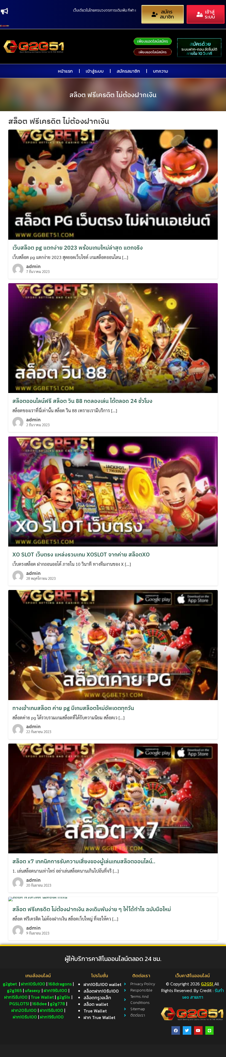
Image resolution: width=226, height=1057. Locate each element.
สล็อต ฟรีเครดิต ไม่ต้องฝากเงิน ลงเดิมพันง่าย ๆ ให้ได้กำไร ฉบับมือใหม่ (91, 909)
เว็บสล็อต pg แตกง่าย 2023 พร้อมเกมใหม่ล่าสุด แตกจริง (77, 247)
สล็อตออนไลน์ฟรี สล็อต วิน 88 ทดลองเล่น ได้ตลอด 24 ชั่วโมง (82, 401)
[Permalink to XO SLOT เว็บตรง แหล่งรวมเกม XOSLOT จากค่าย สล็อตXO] (113, 491)
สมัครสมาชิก (128, 71)
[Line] (209, 1030)
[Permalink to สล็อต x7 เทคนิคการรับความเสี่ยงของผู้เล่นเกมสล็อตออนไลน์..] (113, 798)
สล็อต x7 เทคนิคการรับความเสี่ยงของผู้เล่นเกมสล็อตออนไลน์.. (83, 861)
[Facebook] (175, 1030)
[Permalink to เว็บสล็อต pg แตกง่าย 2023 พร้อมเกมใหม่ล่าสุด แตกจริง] (113, 184)
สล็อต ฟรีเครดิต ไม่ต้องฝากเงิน (113, 94)
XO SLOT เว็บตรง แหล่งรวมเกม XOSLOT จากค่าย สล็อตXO (81, 554)
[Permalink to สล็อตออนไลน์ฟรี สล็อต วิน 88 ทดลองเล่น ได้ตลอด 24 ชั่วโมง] (113, 337)
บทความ (160, 71)
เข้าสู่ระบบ (95, 71)
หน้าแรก (65, 71)
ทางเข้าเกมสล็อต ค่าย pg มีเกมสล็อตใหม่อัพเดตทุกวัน (73, 708)
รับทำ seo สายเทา (203, 993)
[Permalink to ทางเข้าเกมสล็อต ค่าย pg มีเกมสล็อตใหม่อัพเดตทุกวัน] (113, 644)
